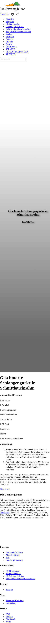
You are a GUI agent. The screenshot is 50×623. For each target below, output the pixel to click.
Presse (8, 621)
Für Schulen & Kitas (15, 576)
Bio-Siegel (10, 619)
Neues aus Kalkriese (14, 600)
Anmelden (4, 14)
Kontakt (9, 616)
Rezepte (9, 589)
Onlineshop (5, 512)
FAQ (8, 614)
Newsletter (10, 603)
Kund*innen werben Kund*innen (20, 578)
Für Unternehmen (13, 573)
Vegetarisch (5, 489)
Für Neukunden (12, 571)
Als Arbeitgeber (12, 555)
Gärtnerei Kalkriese (14, 552)
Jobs (7, 557)
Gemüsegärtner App (14, 560)
